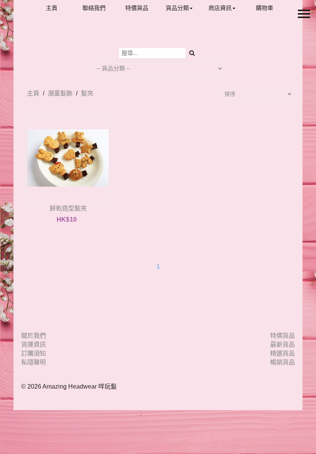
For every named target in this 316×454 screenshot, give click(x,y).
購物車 (264, 8)
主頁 (51, 8)
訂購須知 (33, 353)
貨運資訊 (33, 344)
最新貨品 (282, 344)
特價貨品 (136, 8)
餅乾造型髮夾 (68, 208)
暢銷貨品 (282, 362)
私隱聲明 (33, 362)
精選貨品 (282, 353)
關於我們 (33, 335)
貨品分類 (177, 8)
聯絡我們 (94, 8)
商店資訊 (220, 8)
